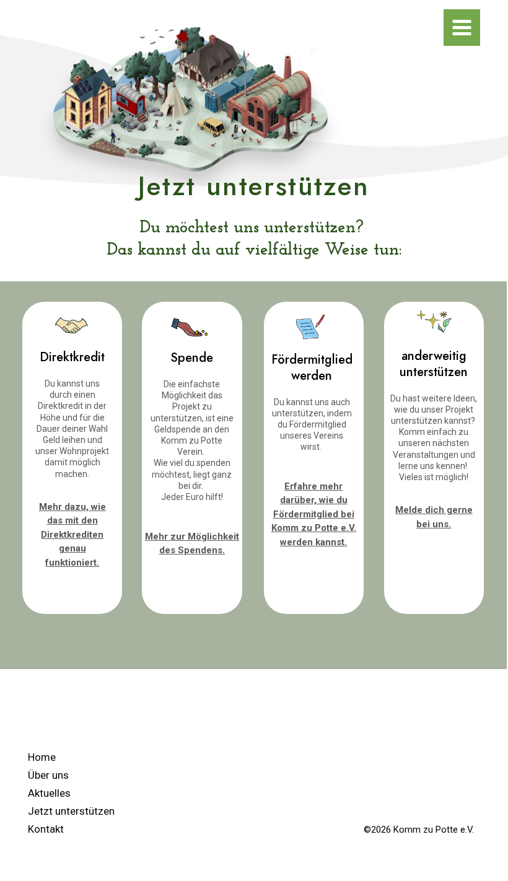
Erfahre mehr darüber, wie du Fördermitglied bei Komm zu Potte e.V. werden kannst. (313, 514)
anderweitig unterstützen (434, 364)
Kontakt (46, 829)
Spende (191, 358)
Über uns (48, 775)
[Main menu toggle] (462, 27)
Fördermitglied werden (312, 368)
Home (42, 757)
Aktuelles (49, 793)
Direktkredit (72, 357)
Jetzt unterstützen (71, 811)
